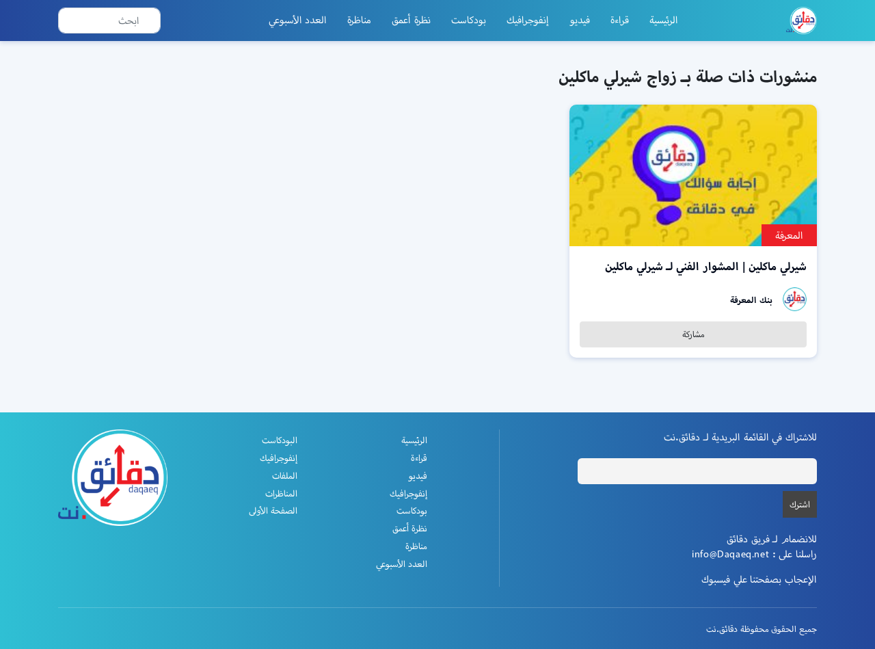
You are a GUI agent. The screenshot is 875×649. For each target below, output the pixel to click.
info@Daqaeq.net (730, 554)
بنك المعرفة (751, 300)
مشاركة (693, 334)
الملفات (284, 475)
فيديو (579, 20)
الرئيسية (663, 20)
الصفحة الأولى (273, 510)
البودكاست (279, 440)
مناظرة (359, 20)
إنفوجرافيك (528, 20)
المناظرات (281, 493)
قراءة (619, 20)
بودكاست (468, 20)
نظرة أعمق (411, 20)
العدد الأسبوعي (298, 20)
